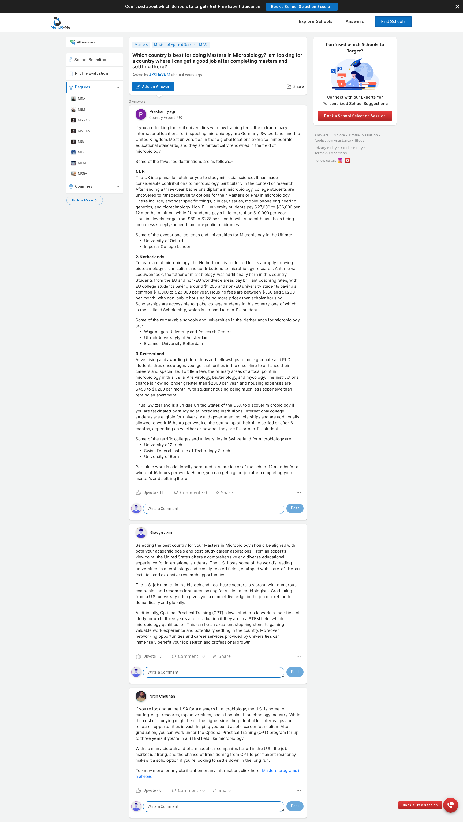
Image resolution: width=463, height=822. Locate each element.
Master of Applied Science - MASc (181, 44)
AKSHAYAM (159, 75)
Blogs (359, 140)
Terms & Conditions (331, 153)
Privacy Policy (326, 147)
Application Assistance (333, 140)
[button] (302, 7)
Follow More (82, 200)
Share (298, 86)
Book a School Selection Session (355, 116)
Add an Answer (156, 86)
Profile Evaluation (91, 73)
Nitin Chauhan (162, 696)
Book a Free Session (420, 805)
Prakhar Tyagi (162, 111)
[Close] (457, 6)
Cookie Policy (352, 147)
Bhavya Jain (160, 532)
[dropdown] (299, 493)
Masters (141, 44)
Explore (339, 135)
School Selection (90, 60)
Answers (321, 135)
